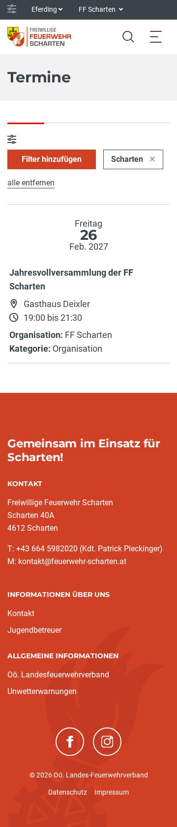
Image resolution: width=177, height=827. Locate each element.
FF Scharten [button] (98, 9)
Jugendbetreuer (34, 630)
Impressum (111, 792)
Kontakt (20, 613)
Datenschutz (67, 792)
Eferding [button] (44, 9)
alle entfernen (31, 182)
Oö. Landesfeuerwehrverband (58, 674)
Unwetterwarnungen (42, 691)
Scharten (128, 159)
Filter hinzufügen (52, 159)
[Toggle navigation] (156, 36)
